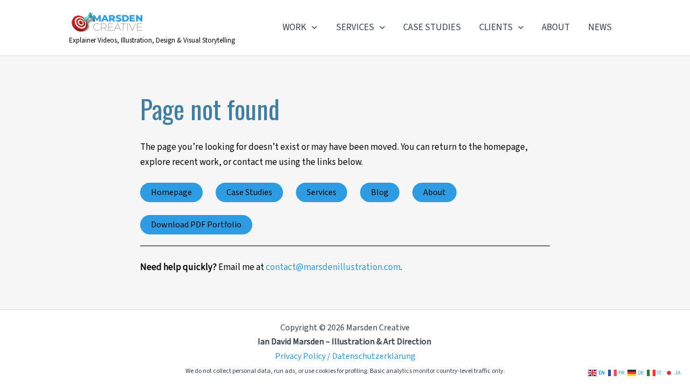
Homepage (171, 192)
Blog (380, 192)
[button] (311, 27)
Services (321, 192)
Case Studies (249, 192)
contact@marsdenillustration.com (333, 267)
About (434, 192)
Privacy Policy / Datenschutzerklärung (345, 356)
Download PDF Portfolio (196, 225)
